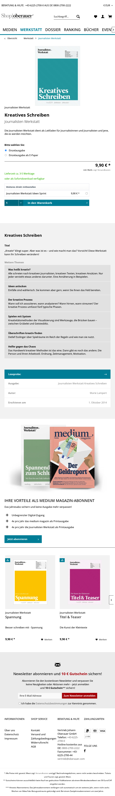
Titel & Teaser (70, 617)
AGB (33, 746)
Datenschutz (11, 734)
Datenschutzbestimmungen (51, 703)
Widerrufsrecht (39, 742)
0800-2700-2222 (62, 5)
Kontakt (35, 730)
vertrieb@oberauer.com (71, 758)
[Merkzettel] (96, 17)
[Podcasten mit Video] (57, 460)
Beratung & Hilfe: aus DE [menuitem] (36, 5)
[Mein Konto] (103, 17)
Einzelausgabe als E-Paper (23, 155)
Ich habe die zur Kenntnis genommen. (58, 703)
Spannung (13, 617)
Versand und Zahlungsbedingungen (43, 736)
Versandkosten (42, 773)
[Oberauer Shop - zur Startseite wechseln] (17, 17)
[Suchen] (77, 17)
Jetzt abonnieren (17, 539)
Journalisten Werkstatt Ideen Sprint (26, 193)
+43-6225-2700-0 (34, 5)
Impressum (11, 738)
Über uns (9, 730)
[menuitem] (67, 17)
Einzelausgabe (17, 150)
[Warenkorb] (110, 17)
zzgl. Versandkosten (102, 170)
